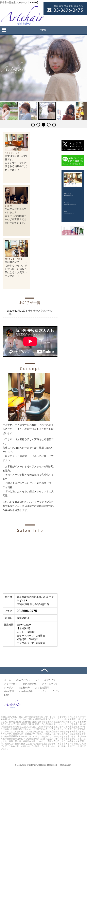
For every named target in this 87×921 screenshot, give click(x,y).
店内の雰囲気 (29, 684)
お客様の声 (24, 687)
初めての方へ (23, 680)
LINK (6, 695)
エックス (42, 691)
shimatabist (65, 765)
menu (43, 30)
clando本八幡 (26, 691)
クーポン (8, 687)
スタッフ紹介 (11, 684)
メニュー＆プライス (45, 680)
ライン (55, 691)
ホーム (7, 680)
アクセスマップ (49, 684)
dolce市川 (9, 691)
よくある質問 (42, 687)
